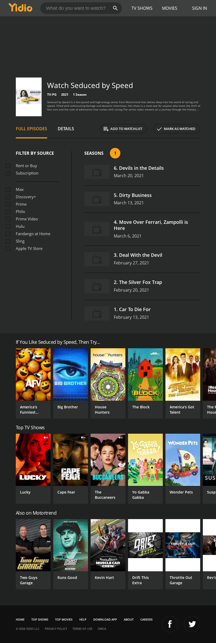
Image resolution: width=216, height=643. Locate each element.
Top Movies (63, 619)
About (129, 619)
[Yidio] (20, 8)
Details (66, 129)
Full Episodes (31, 129)
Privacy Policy (56, 629)
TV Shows (142, 8)
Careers (146, 619)
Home (20, 619)
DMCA (102, 629)
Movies (169, 8)
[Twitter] (192, 624)
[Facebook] (170, 624)
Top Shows (39, 619)
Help (82, 619)
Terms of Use (82, 629)
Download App (105, 619)
